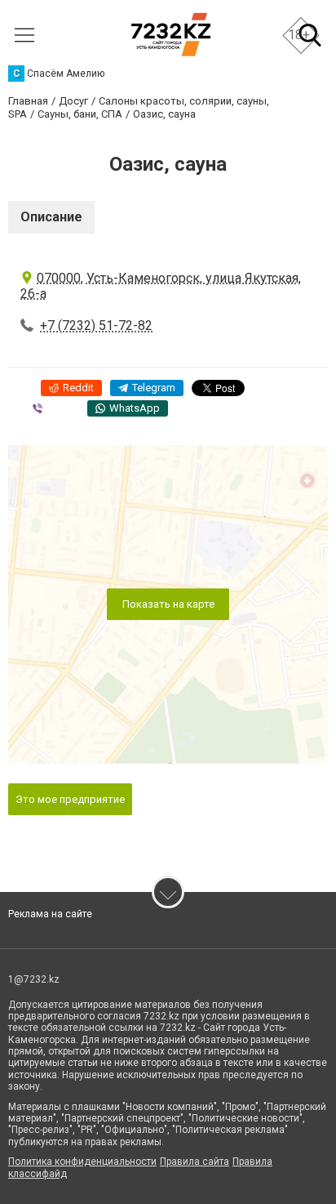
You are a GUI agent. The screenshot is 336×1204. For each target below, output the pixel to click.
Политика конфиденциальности (82, 1161)
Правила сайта (194, 1161)
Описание (51, 217)
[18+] (171, 34)
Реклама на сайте (50, 914)
